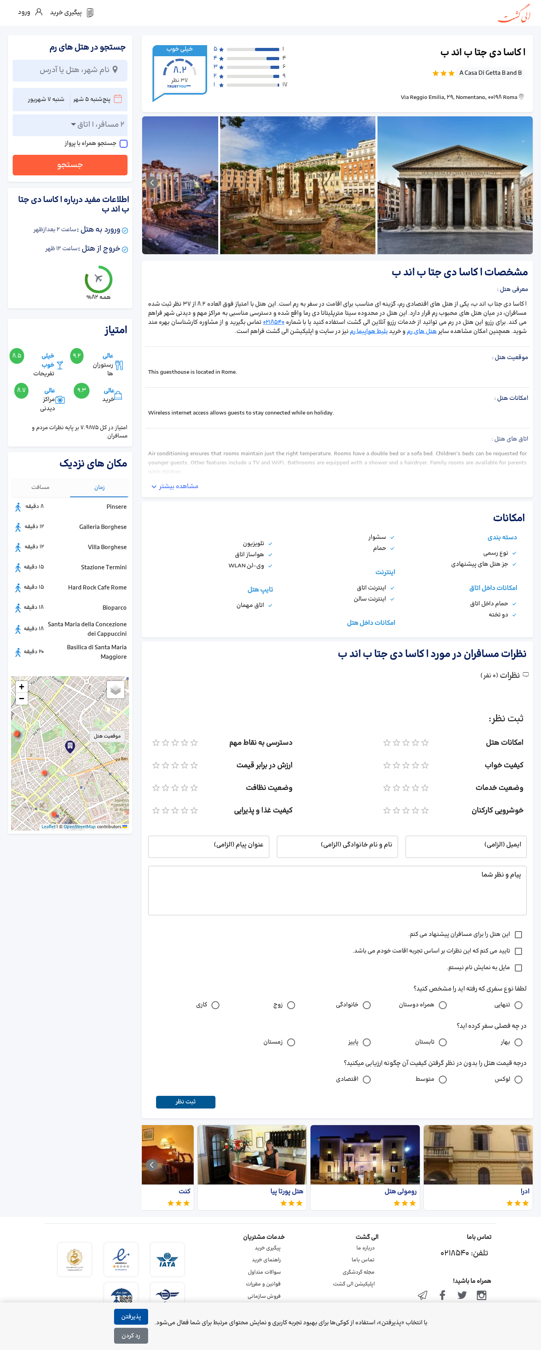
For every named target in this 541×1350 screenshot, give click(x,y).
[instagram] (481, 1296)
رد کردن (131, 1335)
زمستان (273, 1042)
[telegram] (423, 1296)
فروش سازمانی (264, 1297)
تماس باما (363, 1260)
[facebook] (442, 1296)
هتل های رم (422, 331)
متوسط (424, 1079)
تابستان (424, 1042)
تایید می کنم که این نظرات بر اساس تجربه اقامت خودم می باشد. (431, 951)
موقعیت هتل (107, 736)
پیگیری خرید (268, 1248)
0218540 (273, 322)
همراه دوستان (416, 1005)
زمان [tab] (99, 487)
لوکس (502, 1079)
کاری (201, 1005)
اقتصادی (347, 1079)
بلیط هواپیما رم (369, 331)
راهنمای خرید (266, 1260)
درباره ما (365, 1248)
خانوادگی (347, 1005)
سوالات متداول (264, 1272)
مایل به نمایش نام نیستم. (478, 967)
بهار (505, 1042)
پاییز (353, 1042)
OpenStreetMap (80, 827)
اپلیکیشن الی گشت (354, 1284)
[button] (44, 772)
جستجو (70, 165)
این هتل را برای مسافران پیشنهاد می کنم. (459, 934)
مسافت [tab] (40, 487)
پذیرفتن (131, 1316)
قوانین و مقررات (263, 1284)
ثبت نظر (185, 1102)
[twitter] (462, 1296)
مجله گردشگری (359, 1272)
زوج (278, 1005)
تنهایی (502, 1005)
